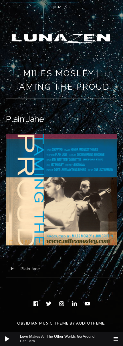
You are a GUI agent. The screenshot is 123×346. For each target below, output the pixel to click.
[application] (61, 339)
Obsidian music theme (42, 323)
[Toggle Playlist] (115, 338)
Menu (64, 7)
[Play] (7, 338)
